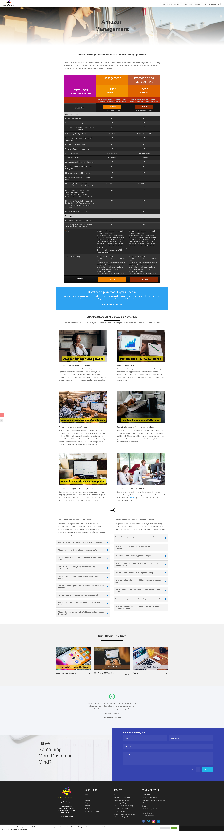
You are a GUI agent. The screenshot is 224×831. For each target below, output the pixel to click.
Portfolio (185, 4)
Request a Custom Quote (112, 304)
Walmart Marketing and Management (124, 817)
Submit (207, 769)
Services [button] (176, 4)
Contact (204, 4)
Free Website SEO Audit (92, 811)
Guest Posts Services (120, 811)
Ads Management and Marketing (123, 797)
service (131, 498)
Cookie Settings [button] (165, 828)
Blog (190, 4)
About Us (169, 4)
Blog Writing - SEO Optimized (122, 803)
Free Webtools (212, 4)
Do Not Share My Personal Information (15, 829)
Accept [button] (174, 828)
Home (163, 4)
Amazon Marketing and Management (124, 814)
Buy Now (112, 106)
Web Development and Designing (123, 806)
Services (87, 797)
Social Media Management (121, 800)
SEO (115, 794)
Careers (197, 4)
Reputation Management (121, 808)
